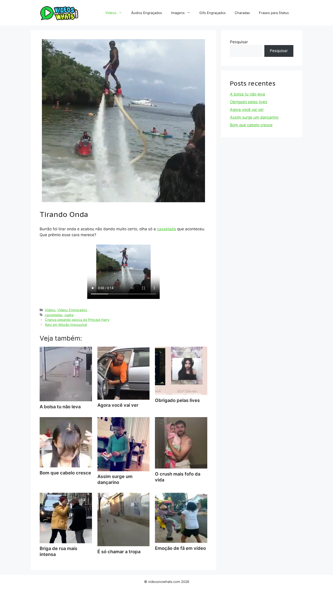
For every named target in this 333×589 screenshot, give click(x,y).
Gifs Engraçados (212, 13)
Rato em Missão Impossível (66, 325)
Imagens (178, 13)
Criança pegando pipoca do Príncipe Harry (77, 320)
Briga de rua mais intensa (58, 551)
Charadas (242, 13)
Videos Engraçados (72, 310)
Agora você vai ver (247, 109)
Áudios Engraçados (146, 13)
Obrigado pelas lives (248, 102)
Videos (110, 13)
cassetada (166, 229)
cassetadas (54, 315)
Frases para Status (274, 13)
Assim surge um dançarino (115, 479)
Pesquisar (239, 42)
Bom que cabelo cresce (251, 125)
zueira (68, 315)
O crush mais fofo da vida (177, 477)
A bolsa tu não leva (247, 94)
